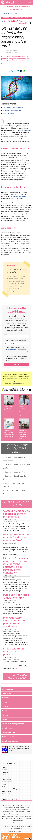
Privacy (4, 774)
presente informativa (11, 349)
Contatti (4, 767)
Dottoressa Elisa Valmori (10, 521)
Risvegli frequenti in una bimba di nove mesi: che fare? (16, 537)
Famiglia (5, 715)
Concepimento (7, 689)
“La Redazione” (14, 50)
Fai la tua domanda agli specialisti (16, 676)
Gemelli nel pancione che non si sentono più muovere (16, 513)
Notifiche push (6, 794)
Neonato (5, 698)
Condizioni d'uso (6, 779)
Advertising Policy (7, 791)
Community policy (7, 782)
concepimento (26, 130)
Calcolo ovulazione (9, 728)
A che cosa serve (8, 113)
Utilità (4, 719)
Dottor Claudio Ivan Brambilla (11, 631)
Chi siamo (5, 770)
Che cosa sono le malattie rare (13, 108)
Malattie (5, 706)
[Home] (12, 2)
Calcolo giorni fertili (9, 732)
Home (3, 13)
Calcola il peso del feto (15, 472)
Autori (4, 784)
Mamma (5, 711)
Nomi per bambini (9, 737)
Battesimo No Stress (16, 10)
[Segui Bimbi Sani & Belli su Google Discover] (16, 20)
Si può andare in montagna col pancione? (13, 651)
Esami (15, 13)
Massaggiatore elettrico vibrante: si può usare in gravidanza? (15, 622)
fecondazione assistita (18, 196)
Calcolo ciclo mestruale (10, 741)
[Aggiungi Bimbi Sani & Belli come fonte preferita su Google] (16, 390)
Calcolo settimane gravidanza (13, 724)
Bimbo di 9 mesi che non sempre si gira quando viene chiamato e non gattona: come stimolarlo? (16, 565)
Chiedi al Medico (7, 7)
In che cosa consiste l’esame (12, 111)
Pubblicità (5, 772)
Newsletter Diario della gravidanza (12, 789)
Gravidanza (9, 13)
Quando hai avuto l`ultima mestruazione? (15, 340)
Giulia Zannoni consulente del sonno (13, 545)
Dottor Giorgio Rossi (9, 577)
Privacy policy (6, 777)
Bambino (5, 702)
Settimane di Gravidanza (22, 7)
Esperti (4, 786)
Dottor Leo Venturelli (9, 602)
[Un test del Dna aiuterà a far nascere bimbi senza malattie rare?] (16, 88)
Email (5, 334)
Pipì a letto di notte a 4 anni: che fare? (16, 596)
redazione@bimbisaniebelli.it (12, 830)
